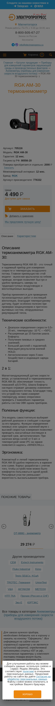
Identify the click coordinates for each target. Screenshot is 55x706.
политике (28, 671)
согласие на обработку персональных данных (29, 678)
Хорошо (27, 694)
